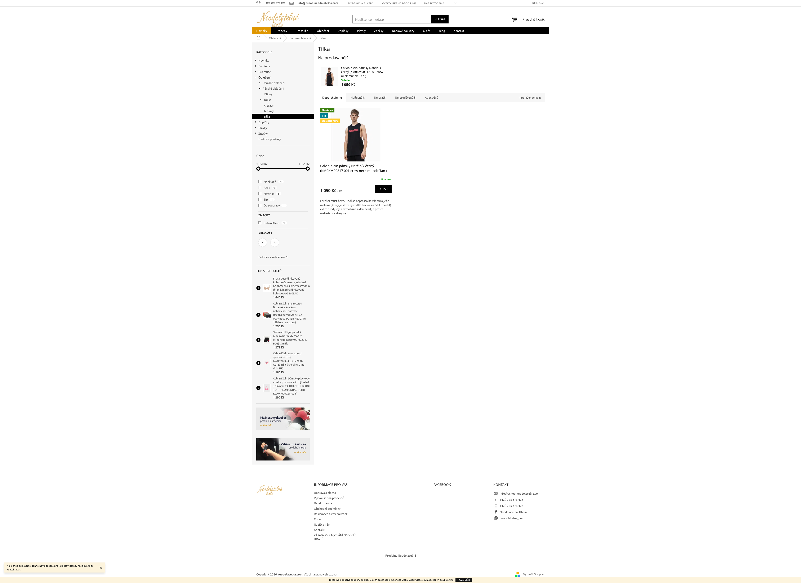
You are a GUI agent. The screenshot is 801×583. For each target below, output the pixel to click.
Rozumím (464, 580)
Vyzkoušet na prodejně (399, 3)
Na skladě (273, 181)
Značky (263, 133)
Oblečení (264, 77)
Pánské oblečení (273, 88)
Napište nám (322, 524)
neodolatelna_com (512, 518)
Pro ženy (264, 66)
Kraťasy (268, 105)
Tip (268, 199)
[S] (262, 242)
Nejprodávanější (405, 97)
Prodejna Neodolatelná (400, 555)
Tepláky (269, 111)
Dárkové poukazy (269, 139)
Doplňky (263, 122)
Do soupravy (274, 205)
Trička (267, 100)
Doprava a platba (361, 3)
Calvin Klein (274, 223)
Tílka (267, 116)
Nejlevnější (358, 97)
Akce (269, 187)
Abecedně (431, 97)
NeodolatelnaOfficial (514, 512)
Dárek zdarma (434, 3)
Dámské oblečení (274, 83)
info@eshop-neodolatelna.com (520, 493)
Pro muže (264, 72)
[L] (275, 242)
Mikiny (268, 94)
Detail (383, 189)
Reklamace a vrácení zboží (331, 514)
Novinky (263, 60)
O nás (317, 519)
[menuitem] (261, 30)
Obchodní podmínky (327, 508)
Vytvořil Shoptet (534, 574)
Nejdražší (380, 97)
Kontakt (319, 529)
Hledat (440, 19)
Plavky (262, 128)
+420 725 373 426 (511, 499)
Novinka (271, 193)
